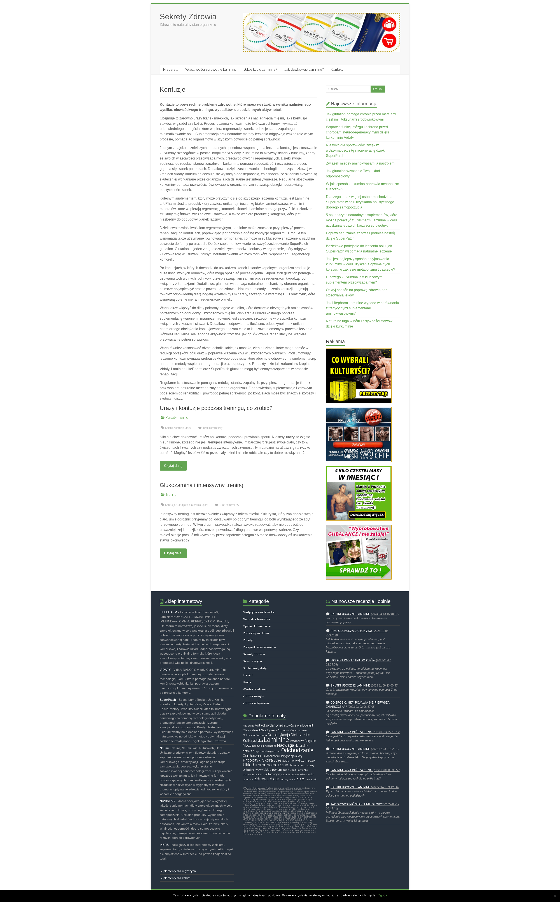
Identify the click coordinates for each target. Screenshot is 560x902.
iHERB (164, 844)
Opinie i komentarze (257, 626)
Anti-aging (248, 725)
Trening (182, 417)
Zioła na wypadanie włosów (353, 660)
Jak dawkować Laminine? (304, 69)
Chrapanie (301, 730)
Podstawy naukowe (256, 633)
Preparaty (170, 69)
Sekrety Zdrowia (188, 16)
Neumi (164, 748)
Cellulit (308, 725)
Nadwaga (285, 745)
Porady (171, 417)
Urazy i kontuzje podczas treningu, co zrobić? (216, 408)
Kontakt (337, 69)
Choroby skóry (286, 730)
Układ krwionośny (301, 765)
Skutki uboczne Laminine (350, 614)
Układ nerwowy (253, 769)
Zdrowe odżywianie (256, 703)
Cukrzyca (249, 735)
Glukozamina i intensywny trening (201, 485)
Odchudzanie (297, 750)
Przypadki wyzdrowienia (259, 647)
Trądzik (310, 760)
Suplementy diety (255, 668)
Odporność (271, 756)
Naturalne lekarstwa (256, 619)
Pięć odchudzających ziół (352, 630)
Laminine (276, 739)
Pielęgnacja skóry (290, 756)
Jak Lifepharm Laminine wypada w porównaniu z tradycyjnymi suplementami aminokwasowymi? (362, 308)
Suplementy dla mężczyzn (178, 871)
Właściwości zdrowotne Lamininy (210, 69)
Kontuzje (179, 427)
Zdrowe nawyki (253, 696)
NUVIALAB (167, 801)
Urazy (187, 427)
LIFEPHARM (168, 612)
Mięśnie (310, 741)
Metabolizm (297, 741)
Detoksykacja (279, 735)
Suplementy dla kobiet (175, 878)
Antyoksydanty (267, 725)
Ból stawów (286, 725)
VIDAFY (165, 669)
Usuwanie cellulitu (253, 774)
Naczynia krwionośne (264, 745)
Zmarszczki (309, 779)
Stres (277, 760)
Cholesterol (251, 730)
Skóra (267, 760)
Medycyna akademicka (259, 612)
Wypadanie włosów (288, 774)
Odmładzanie (253, 756)
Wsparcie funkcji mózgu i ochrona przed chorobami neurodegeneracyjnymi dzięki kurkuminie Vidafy (357, 132)
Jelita (305, 734)
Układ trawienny (299, 769)
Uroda (247, 682)
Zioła (297, 779)
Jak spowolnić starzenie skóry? (357, 804)
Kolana (169, 427)
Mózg (247, 745)
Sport (204, 504)
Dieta (294, 734)
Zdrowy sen (286, 779)
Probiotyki (252, 760)
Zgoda (382, 895)
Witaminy (271, 774)
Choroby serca (269, 730)
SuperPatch (168, 699)
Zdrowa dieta (266, 778)
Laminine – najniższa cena (351, 732)
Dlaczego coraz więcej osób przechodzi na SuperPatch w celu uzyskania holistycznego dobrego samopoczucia (360, 202)
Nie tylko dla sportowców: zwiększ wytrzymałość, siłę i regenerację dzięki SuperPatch (355, 150)
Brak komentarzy (212, 427)
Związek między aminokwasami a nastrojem (360, 163)
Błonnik (299, 725)
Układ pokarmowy (276, 770)
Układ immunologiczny (265, 764)
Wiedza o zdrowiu (255, 689)
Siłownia (196, 504)
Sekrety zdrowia (254, 654)
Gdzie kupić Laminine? (260, 69)
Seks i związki (252, 661)
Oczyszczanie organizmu (266, 751)
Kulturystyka (183, 504)
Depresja (261, 735)
